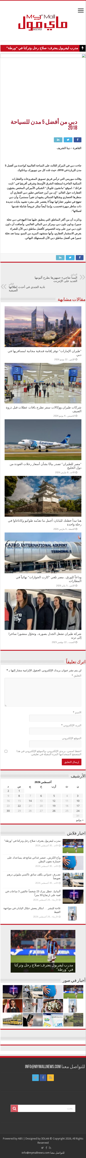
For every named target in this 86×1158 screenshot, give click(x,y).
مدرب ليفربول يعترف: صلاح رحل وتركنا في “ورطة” (42, 48)
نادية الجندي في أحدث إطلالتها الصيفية (27, 287)
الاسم (77, 712)
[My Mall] (43, 18)
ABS (20, 1138)
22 (19, 805)
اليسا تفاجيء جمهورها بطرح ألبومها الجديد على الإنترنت (56, 278)
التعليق (76, 675)
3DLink (45, 1138)
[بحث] (14, 1108)
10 (77, 800)
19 (53, 805)
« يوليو (79, 820)
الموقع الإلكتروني (71, 738)
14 (30, 800)
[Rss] (50, 1077)
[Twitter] (35, 1077)
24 (77, 810)
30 (8, 810)
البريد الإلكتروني (71, 725)
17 (77, 805)
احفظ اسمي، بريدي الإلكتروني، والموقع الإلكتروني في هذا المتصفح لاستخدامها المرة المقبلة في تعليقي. (48, 753)
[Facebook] (43, 1077)
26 (53, 810)
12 (53, 800)
